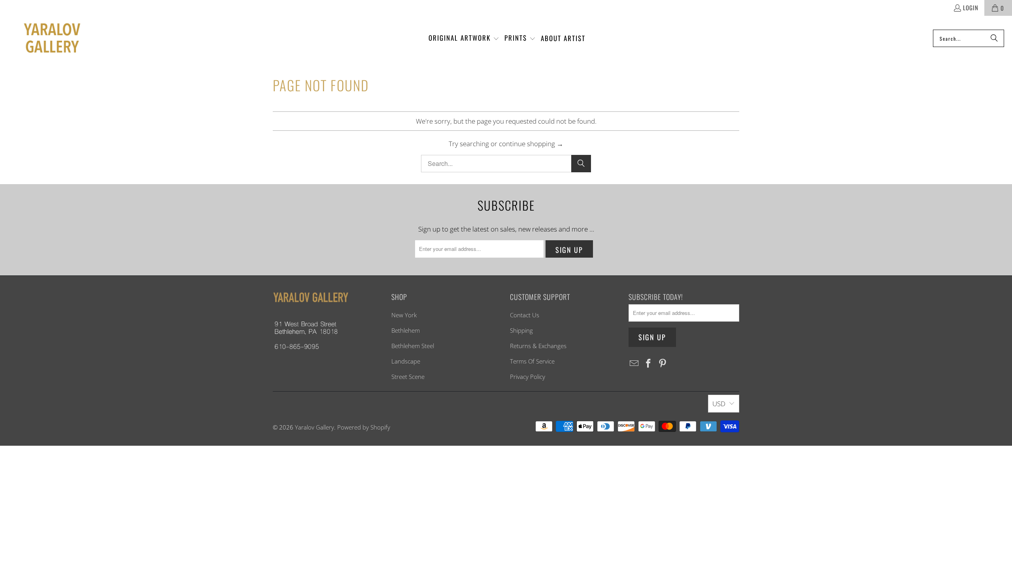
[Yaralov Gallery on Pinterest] (662, 363)
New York (404, 315)
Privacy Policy (527, 377)
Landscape (405, 361)
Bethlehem (405, 330)
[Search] (994, 38)
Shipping (521, 330)
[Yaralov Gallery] (44, 38)
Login (970, 7)
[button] (464, 38)
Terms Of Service (532, 361)
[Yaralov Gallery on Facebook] (649, 363)
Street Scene (408, 377)
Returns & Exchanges (538, 346)
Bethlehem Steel (412, 346)
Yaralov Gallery (314, 427)
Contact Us (524, 315)
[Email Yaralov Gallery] (634, 363)
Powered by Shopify (363, 427)
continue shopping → (531, 143)
